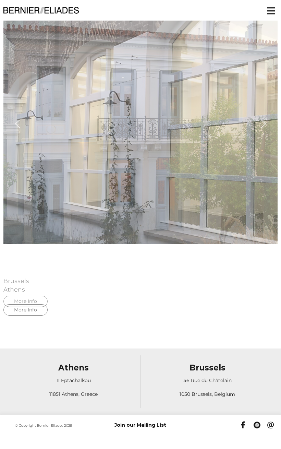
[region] (140, 167)
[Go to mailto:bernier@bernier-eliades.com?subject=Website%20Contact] (270, 426)
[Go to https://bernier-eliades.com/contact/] (73, 381)
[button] (17, 123)
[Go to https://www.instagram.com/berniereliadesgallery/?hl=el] (257, 426)
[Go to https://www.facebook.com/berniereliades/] (243, 425)
